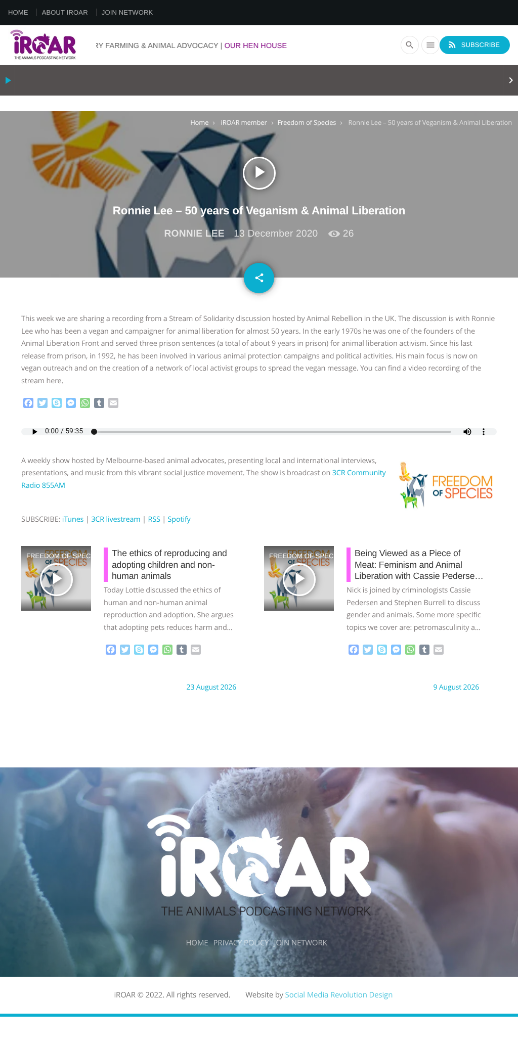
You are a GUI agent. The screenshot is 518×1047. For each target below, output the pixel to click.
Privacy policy (241, 943)
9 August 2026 (456, 687)
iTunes (73, 519)
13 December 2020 (276, 234)
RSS (154, 519)
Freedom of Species (307, 122)
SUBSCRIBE (473, 44)
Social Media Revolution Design (339, 995)
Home (18, 12)
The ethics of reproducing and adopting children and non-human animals (169, 564)
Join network (127, 12)
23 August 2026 (211, 687)
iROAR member (244, 122)
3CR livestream (115, 519)
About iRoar (65, 12)
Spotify (179, 519)
